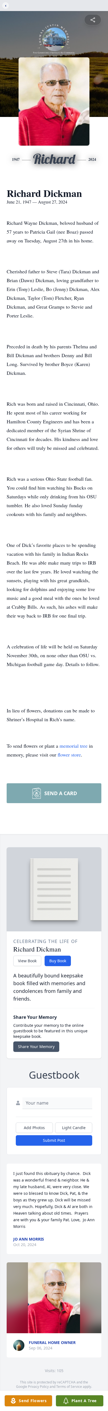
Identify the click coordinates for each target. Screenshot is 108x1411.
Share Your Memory (36, 1046)
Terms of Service (69, 1386)
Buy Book (57, 960)
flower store (69, 754)
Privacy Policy (38, 1386)
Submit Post (54, 1140)
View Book (27, 960)
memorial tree (74, 745)
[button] (54, 1297)
